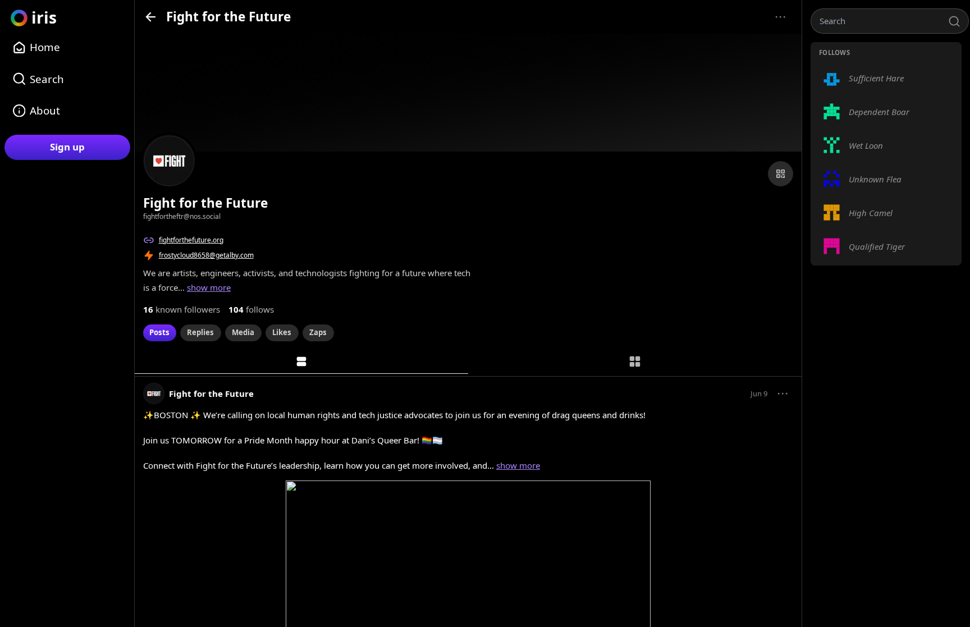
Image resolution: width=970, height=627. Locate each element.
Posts (159, 332)
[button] (783, 393)
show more (209, 287)
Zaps (318, 332)
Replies (200, 332)
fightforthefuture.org (191, 240)
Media (243, 332)
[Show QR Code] (780, 173)
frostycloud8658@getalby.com (206, 255)
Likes (281, 332)
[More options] (780, 17)
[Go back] (150, 16)
